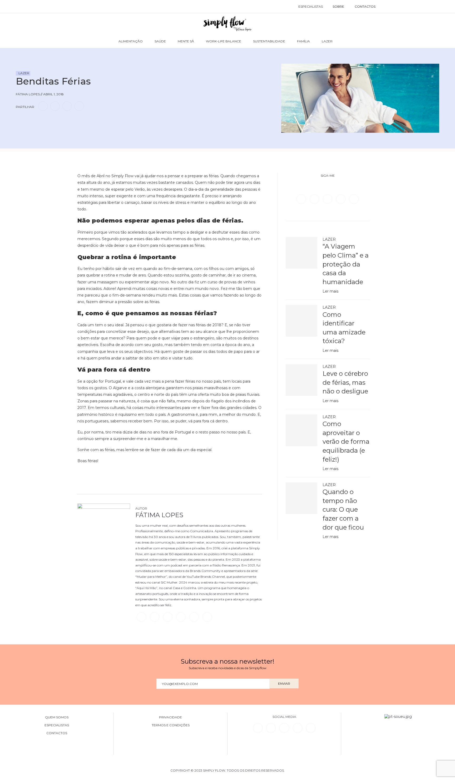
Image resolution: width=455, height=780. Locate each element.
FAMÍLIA (303, 41)
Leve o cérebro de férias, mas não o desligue (345, 382)
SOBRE (338, 6)
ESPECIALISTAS (310, 6)
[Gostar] (30, 121)
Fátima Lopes (159, 515)
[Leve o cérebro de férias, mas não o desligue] (301, 380)
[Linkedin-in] (258, 728)
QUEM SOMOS (56, 717)
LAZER (327, 41)
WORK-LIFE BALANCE (223, 41)
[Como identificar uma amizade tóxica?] (301, 321)
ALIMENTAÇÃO (130, 41)
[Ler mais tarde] (20, 121)
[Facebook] (301, 198)
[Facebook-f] (271, 728)
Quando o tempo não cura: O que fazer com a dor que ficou (343, 509)
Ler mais (330, 291)
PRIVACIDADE (170, 717)
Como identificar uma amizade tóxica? (344, 328)
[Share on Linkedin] (67, 106)
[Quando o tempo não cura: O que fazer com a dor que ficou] (301, 498)
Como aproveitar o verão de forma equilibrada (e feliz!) (346, 441)
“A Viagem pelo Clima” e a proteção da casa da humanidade (346, 264)
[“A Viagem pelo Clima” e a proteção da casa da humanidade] (301, 253)
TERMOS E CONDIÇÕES (171, 725)
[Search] (386, 6)
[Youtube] (354, 198)
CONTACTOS (365, 6)
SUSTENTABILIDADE (269, 41)
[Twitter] (315, 198)
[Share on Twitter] (55, 106)
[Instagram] (328, 198)
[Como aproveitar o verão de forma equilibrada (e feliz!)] (301, 430)
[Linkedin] (341, 198)
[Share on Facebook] (43, 106)
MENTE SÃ (186, 41)
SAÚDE (160, 41)
